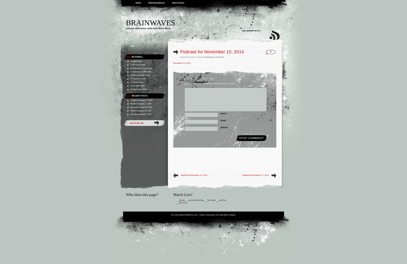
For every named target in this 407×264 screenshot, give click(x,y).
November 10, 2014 (181, 63)
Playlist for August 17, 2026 (141, 104)
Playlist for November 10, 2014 (194, 175)
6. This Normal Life (138, 79)
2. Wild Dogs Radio (138, 65)
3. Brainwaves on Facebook (141, 68)
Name (224, 113)
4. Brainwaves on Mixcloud (141, 72)
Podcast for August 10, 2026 (141, 107)
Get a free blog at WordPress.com (184, 215)
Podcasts (220, 57)
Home (138, 3)
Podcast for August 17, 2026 (141, 100)
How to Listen (178, 3)
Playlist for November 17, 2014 (255, 175)
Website (224, 127)
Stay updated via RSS (251, 31)
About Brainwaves (156, 3)
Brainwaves (150, 22)
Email (224, 120)
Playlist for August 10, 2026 (141, 111)
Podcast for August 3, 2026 (141, 114)
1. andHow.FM (136, 61)
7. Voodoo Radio (137, 82)
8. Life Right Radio (138, 86)
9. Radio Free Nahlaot (139, 89)
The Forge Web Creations (225, 215)
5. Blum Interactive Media (140, 75)
